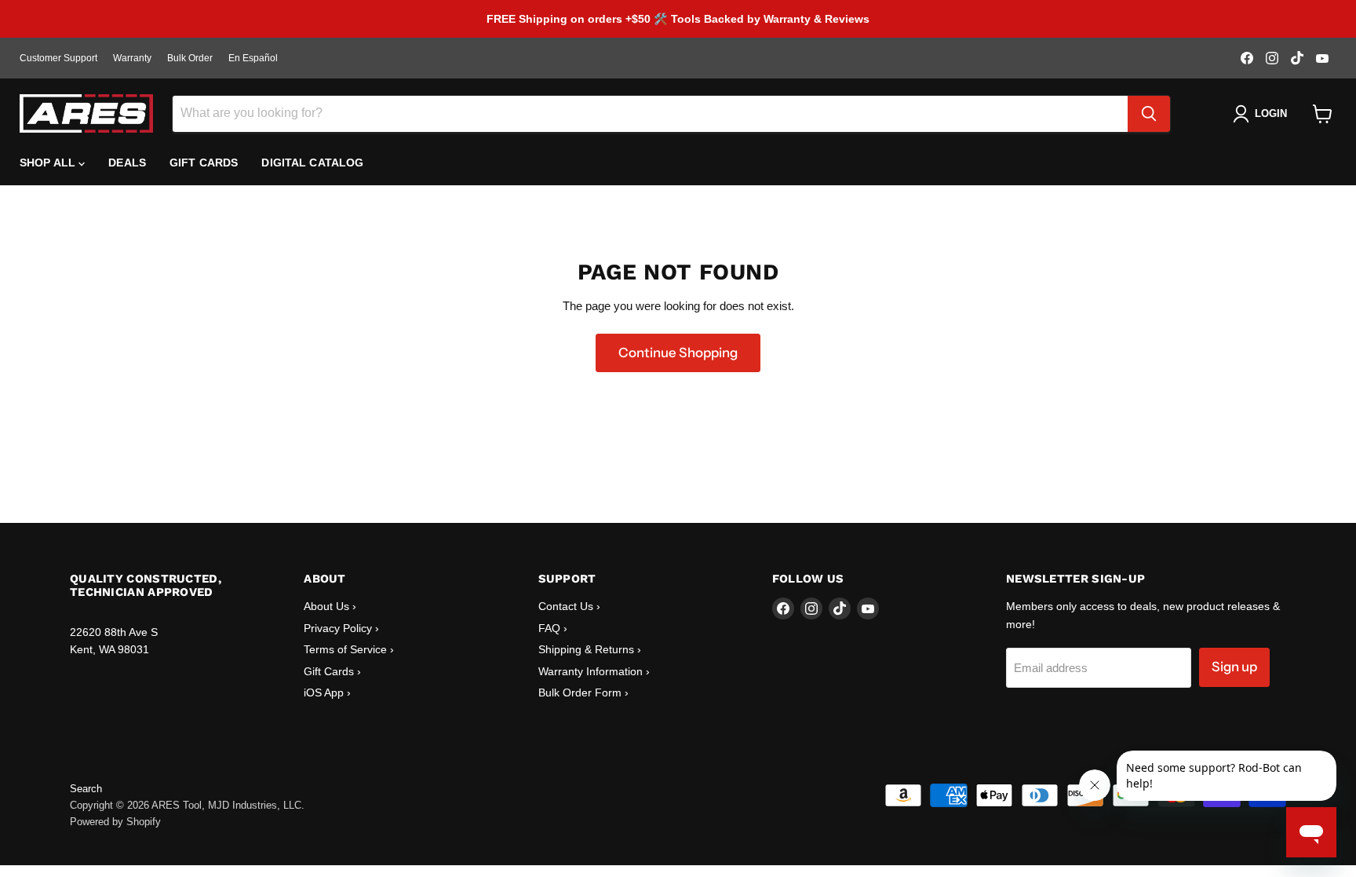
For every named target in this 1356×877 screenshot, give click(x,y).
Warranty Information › (594, 671)
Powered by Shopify (115, 822)
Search (86, 789)
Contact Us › (569, 606)
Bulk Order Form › (583, 692)
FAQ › (552, 628)
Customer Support (58, 58)
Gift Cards (204, 162)
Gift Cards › (332, 671)
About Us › (330, 606)
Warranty (132, 58)
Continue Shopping (678, 352)
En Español (253, 58)
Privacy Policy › (341, 628)
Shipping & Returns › (589, 649)
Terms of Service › (349, 649)
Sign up (1234, 666)
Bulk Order (190, 58)
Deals (127, 162)
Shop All (49, 162)
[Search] (1149, 114)
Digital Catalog (312, 162)
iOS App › (327, 692)
